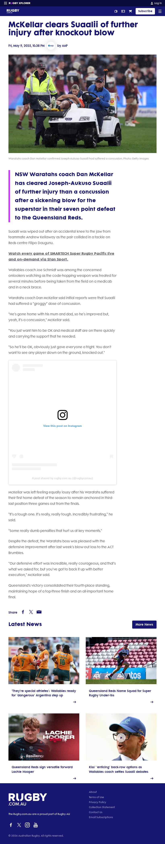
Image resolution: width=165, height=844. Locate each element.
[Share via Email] (39, 612)
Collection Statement (102, 807)
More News (144, 624)
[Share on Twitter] (31, 612)
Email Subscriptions (101, 817)
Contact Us (95, 812)
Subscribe (145, 11)
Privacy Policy (97, 802)
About (93, 791)
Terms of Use (96, 797)
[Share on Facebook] (23, 612)
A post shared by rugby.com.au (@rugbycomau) (62, 478)
